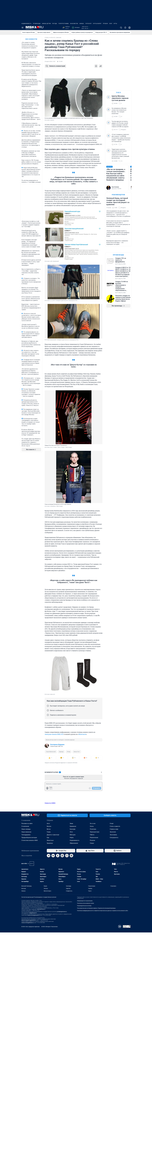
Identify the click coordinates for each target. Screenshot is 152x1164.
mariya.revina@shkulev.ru (33, 915)
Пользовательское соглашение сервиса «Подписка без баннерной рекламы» (96, 908)
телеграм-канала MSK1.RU (54, 734)
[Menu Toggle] (22, 27)
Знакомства (74, 23)
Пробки (105, 23)
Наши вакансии (26, 832)
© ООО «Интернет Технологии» (49, 926)
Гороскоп (88, 23)
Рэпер (68, 751)
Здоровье (50, 843)
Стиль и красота (115, 826)
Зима (71, 823)
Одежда (61, 751)
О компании (25, 826)
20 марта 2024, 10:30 (50, 61)
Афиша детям (46, 23)
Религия (92, 840)
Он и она (92, 823)
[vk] (53, 855)
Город (48, 832)
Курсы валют (97, 23)
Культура (72, 829)
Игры (115, 23)
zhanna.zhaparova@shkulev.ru (28, 920)
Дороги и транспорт (53, 835)
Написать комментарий (57, 66)
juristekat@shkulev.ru (62, 911)
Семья (92, 843)
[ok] (57, 855)
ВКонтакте (82, 734)
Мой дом (72, 835)
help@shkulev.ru (33, 912)
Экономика (113, 835)
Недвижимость (26, 23)
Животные (50, 840)
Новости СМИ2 (50, 803)
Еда (48, 837)
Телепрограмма (63, 23)
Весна (48, 829)
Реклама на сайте (26, 823)
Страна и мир (114, 829)
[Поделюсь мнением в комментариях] (48, 715)
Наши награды (26, 829)
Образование (74, 843)
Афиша (81, 23)
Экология (113, 832)
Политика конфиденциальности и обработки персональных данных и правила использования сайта (102, 910)
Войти (50, 788)
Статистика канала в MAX (29, 840)
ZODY (110, 23)
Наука (71, 837)
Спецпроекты (114, 837)
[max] (62, 855)
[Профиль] (129, 27)
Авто (48, 823)
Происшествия (94, 832)
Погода (54, 23)
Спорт (111, 823)
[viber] (67, 855)
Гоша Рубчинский (51, 751)
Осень (92, 826)
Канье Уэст (77, 751)
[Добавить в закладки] (96, 66)
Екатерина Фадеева (57, 744)
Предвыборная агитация (29, 837)
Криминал (73, 826)
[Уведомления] (125, 27)
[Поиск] (121, 27)
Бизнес (49, 826)
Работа (92, 835)
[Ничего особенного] (48, 710)
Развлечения (94, 837)
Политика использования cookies (85, 903)
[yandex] (71, 855)
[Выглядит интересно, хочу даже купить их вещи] (48, 706)
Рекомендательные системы (84, 905)
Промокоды (37, 23)
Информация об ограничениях (85, 900)
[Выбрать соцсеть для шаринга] (100, 66)
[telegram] (48, 855)
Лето (71, 832)
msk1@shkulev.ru (41, 909)
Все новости (31, 39)
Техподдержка (25, 835)
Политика (93, 829)
